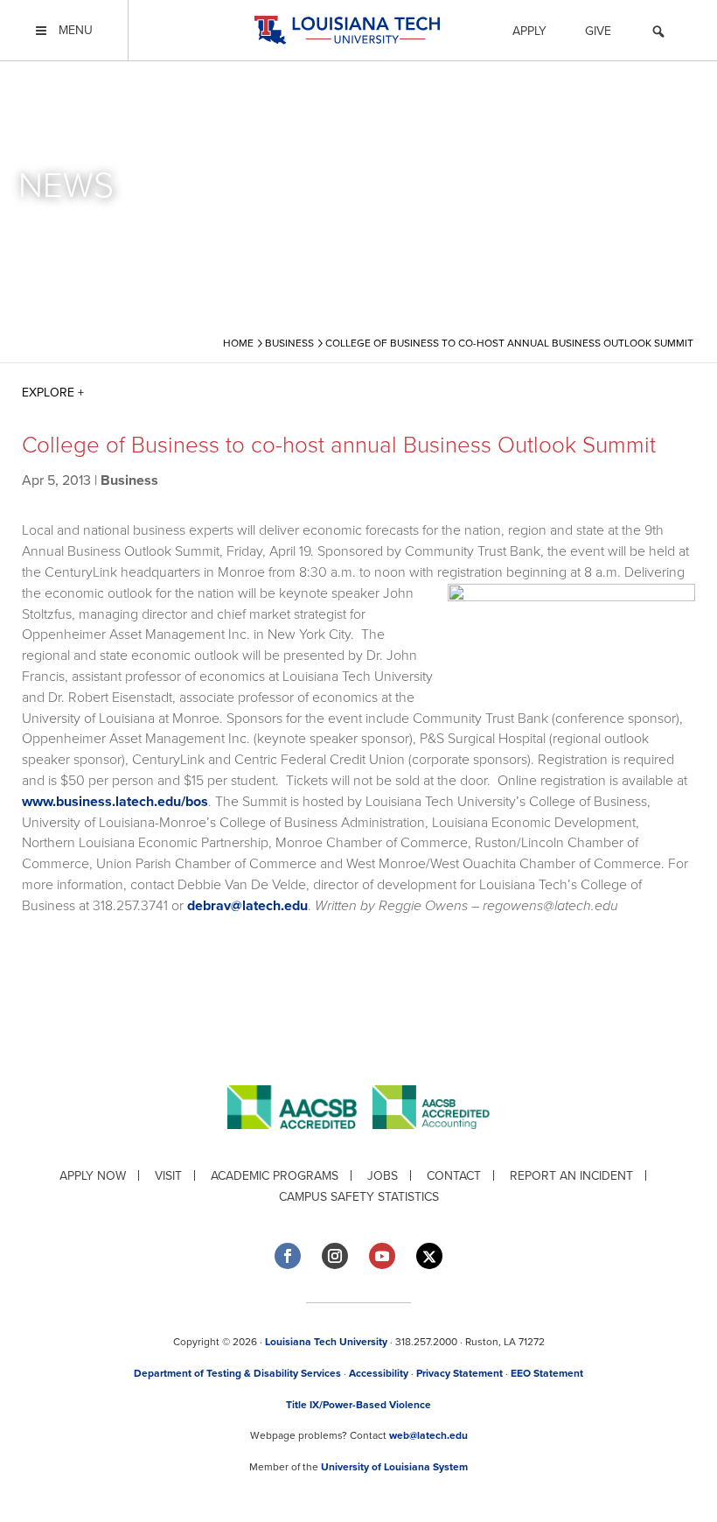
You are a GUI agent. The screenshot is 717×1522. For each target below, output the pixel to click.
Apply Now (92, 1175)
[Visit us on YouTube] (382, 1256)
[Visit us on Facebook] (288, 1256)
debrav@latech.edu (247, 906)
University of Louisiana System (394, 1467)
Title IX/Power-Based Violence (358, 1405)
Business (129, 480)
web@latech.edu (428, 1435)
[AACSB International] (299, 1142)
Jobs (382, 1175)
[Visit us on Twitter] (429, 1256)
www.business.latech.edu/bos (115, 801)
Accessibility (378, 1373)
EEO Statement (547, 1373)
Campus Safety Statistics (359, 1196)
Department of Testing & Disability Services (237, 1373)
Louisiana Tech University (326, 1342)
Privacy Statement (459, 1373)
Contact (454, 1175)
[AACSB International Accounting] (431, 1142)
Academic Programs (274, 1175)
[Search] (658, 34)
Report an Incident (571, 1175)
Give (598, 31)
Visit (168, 1175)
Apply (529, 31)
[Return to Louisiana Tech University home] (347, 30)
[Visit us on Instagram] (335, 1256)
